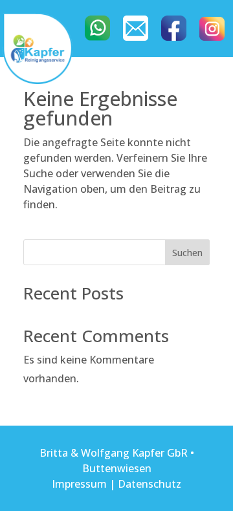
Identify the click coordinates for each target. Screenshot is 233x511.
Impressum (79, 484)
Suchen (187, 252)
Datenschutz (149, 484)
